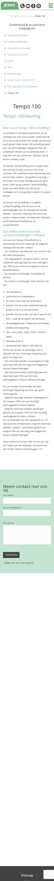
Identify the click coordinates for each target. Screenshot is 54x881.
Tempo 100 (13, 93)
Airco (10, 67)
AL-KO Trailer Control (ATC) (21, 80)
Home (11, 16)
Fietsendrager (14, 73)
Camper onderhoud (17, 41)
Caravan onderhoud (18, 35)
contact (37, 441)
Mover (11, 61)
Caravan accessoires (25, 16)
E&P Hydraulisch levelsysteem (23, 86)
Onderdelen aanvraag (19, 48)
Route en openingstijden (38, 6)
